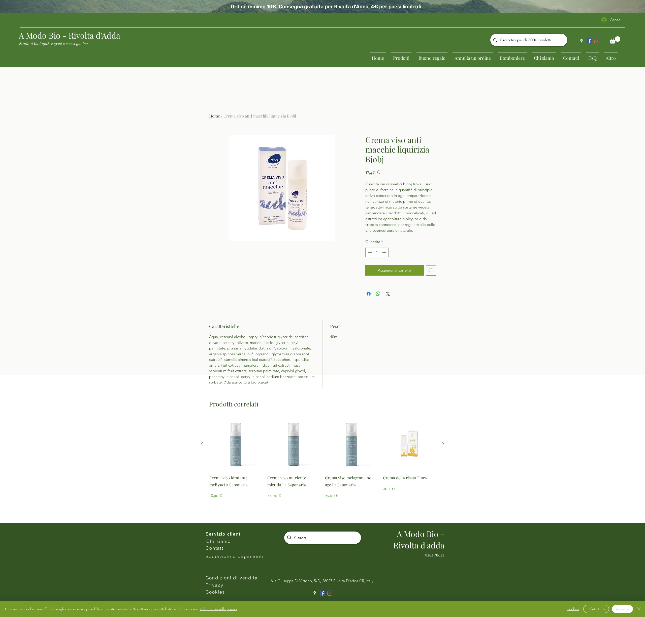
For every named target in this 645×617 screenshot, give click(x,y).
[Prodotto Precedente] (202, 444)
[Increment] (384, 252)
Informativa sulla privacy (218, 609)
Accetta (622, 609)
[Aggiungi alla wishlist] (431, 270)
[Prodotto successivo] (443, 444)
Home (214, 116)
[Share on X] (388, 294)
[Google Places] (581, 40)
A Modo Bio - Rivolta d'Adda (69, 35)
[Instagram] (596, 40)
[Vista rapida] (235, 444)
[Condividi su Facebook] (369, 294)
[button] (614, 40)
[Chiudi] (639, 609)
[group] (322, 468)
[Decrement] (369, 252)
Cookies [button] (573, 609)
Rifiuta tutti (596, 609)
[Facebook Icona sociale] (589, 40)
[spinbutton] (377, 252)
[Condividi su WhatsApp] (378, 294)
